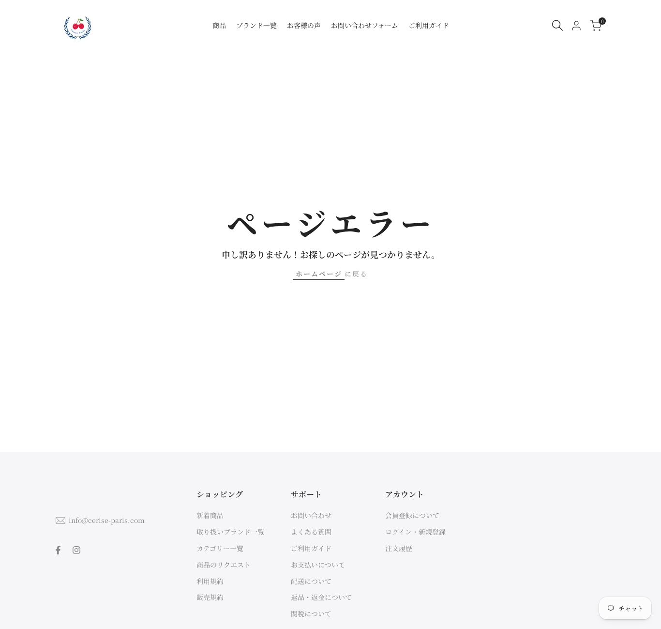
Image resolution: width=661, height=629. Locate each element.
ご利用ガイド (311, 548)
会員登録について (412, 515)
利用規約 (210, 581)
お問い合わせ (311, 515)
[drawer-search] (557, 25)
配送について (311, 581)
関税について (311, 613)
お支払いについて (318, 564)
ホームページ (319, 273)
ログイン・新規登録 (415, 532)
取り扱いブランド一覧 (230, 532)
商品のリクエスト (223, 564)
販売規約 (210, 597)
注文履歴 (398, 548)
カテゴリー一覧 (219, 548)
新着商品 (210, 515)
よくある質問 (311, 532)
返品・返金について (321, 597)
